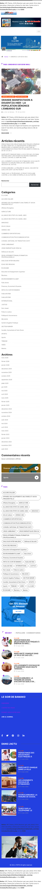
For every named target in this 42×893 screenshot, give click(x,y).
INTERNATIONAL (6, 301)
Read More (5, 133)
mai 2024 (4, 423)
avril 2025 (4, 394)
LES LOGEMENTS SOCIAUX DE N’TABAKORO (25, 782)
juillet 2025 (4, 383)
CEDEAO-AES (5, 230)
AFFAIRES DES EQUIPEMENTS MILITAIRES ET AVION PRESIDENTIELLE (18, 203)
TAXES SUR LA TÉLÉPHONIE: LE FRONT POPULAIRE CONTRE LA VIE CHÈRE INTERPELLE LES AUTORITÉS (18, 174)
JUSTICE (4, 304)
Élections (4, 275)
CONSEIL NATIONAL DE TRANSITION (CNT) (15, 241)
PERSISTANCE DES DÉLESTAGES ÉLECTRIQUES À (26, 755)
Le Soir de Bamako (8, 112)
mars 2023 (4, 431)
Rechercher (5, 181)
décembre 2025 (6, 368)
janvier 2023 (5, 438)
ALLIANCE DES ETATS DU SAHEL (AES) (13, 215)
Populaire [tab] (20, 633)
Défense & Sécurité (8, 96)
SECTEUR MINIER (7, 326)
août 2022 (4, 449)
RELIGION (4, 319)
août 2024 (4, 420)
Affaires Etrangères (7, 208)
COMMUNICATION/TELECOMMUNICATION (15, 237)
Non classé (4, 308)
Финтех (3, 348)
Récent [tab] (8, 633)
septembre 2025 (6, 379)
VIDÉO (3, 345)
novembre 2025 (6, 372)
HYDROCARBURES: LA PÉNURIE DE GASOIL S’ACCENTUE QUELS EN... (24, 680)
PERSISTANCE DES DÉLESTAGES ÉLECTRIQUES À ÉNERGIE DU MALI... (26, 641)
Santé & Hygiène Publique (9, 323)
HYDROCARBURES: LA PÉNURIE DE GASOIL (27, 796)
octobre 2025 (5, 376)
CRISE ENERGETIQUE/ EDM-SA (11, 248)
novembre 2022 (6, 445)
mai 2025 (4, 390)
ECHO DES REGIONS (8, 264)
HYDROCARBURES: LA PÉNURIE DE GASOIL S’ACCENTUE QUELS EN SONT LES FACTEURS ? (19, 168)
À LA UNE (4, 195)
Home (6, 56)
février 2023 (5, 434)
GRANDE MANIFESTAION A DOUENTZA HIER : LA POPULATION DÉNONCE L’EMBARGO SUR (17, 104)
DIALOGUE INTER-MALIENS (10, 260)
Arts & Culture (5, 226)
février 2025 (5, 401)
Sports (3, 337)
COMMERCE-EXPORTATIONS (10, 233)
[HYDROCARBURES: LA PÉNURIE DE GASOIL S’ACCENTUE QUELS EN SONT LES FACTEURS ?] (8, 796)
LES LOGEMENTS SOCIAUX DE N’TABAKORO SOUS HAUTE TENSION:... (27, 667)
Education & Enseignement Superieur (13, 271)
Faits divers (5, 282)
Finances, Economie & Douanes (11, 286)
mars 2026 (4, 357)
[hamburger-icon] (39, 31)
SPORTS (4, 334)
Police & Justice (6, 312)
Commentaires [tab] (33, 633)
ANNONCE (4, 222)
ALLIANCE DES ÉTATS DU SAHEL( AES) (13, 219)
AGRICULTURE (6, 211)
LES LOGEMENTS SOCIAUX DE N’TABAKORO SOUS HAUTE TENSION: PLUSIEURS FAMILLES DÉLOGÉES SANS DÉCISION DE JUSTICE (20, 162)
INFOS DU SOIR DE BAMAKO (10, 290)
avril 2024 (4, 427)
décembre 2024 (6, 409)
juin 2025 (4, 387)
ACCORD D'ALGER (7, 199)
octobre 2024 (5, 416)
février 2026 (5, 361)
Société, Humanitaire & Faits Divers (12, 330)
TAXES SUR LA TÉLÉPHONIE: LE (25, 809)
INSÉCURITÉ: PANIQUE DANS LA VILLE (27, 768)
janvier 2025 (5, 405)
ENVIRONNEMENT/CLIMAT (10, 279)
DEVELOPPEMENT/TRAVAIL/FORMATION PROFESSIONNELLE (14, 256)
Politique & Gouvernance (9, 315)
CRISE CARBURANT (7, 244)
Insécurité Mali (22, 96)
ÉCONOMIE (5, 268)
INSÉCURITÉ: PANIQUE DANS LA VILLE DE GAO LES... (26, 654)
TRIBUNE (4, 341)
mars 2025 (4, 398)
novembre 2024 (6, 412)
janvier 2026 (5, 365)
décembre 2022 (6, 442)
